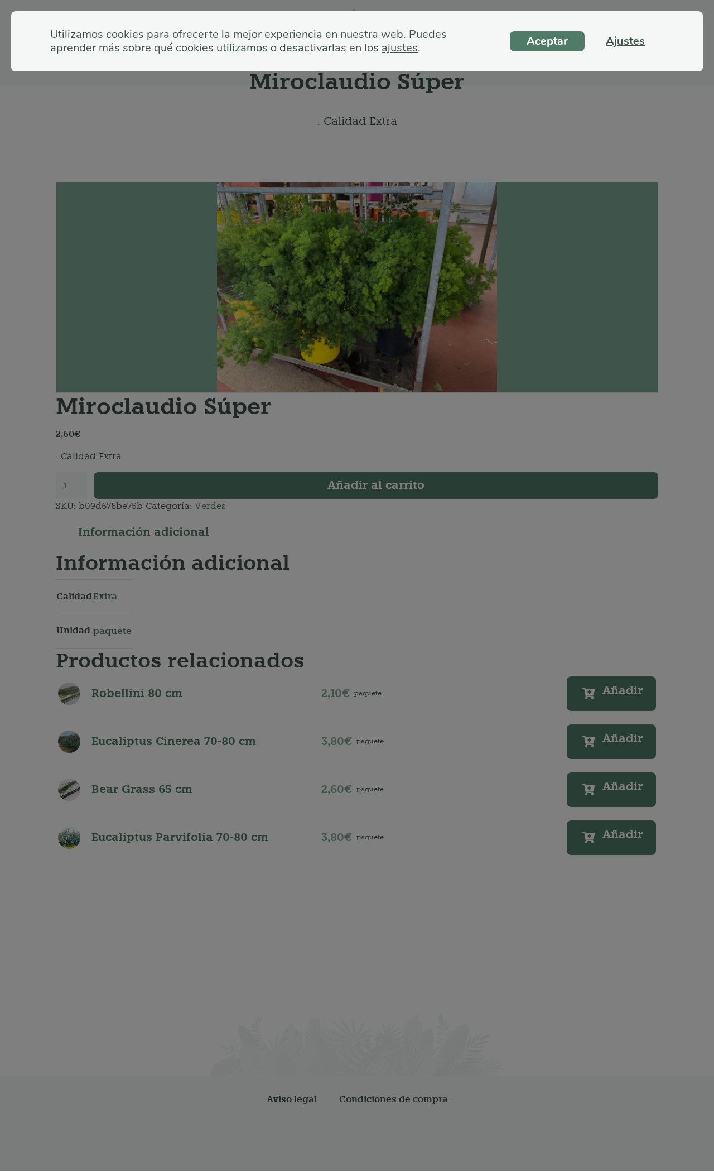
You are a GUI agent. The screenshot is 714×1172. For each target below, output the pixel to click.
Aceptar (547, 41)
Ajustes (625, 41)
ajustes (400, 48)
